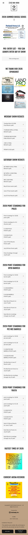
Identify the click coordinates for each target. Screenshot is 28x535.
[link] (14, 8)
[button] (4, 2)
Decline (7, 531)
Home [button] (14, 516)
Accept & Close (20, 531)
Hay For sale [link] (14, 518)
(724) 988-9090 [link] (14, 3)
